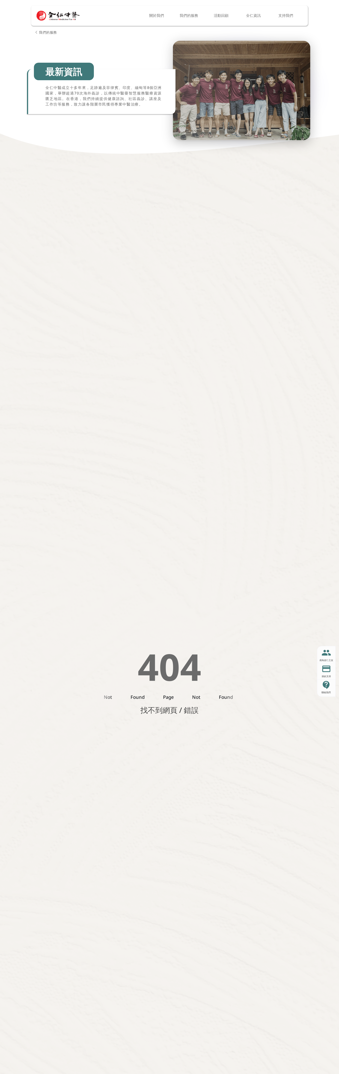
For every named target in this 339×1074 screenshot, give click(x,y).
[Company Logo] (58, 15)
